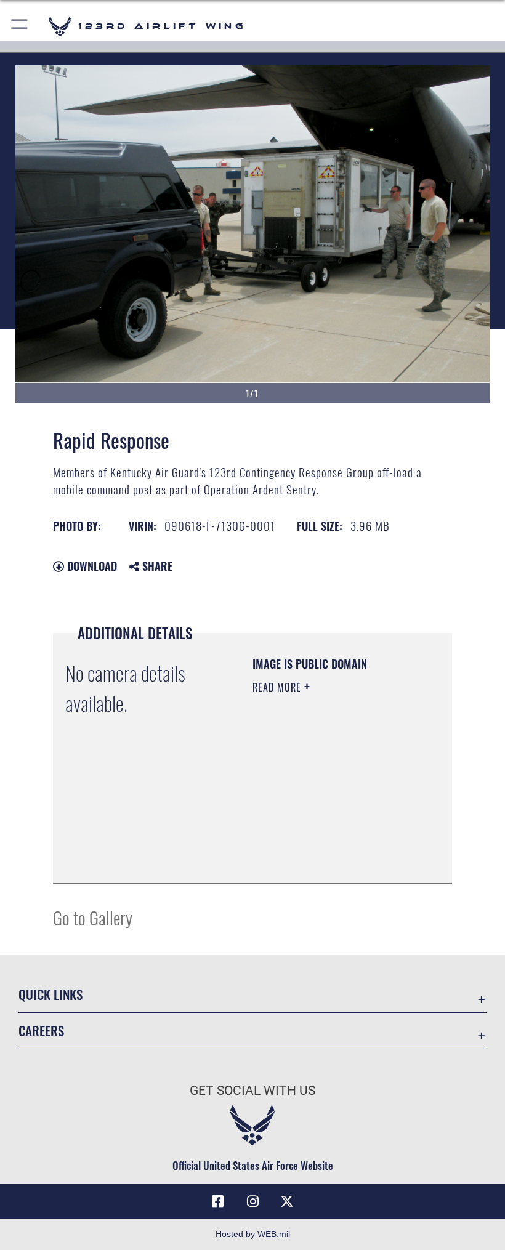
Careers (41, 1030)
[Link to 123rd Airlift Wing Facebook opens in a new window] (218, 1201)
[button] (20, 26)
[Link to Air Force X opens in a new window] (287, 1201)
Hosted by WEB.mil (253, 1234)
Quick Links (50, 994)
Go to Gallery (92, 917)
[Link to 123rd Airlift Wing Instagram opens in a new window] (252, 1201)
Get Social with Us (252, 1090)
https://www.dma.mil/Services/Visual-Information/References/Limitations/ (327, 843)
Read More (278, 687)
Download (90, 566)
